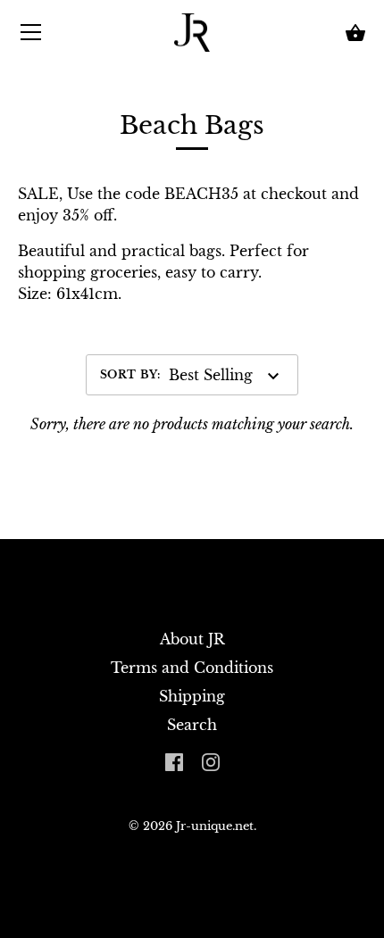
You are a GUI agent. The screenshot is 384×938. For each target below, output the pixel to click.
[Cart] (355, 33)
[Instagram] (211, 760)
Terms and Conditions (192, 668)
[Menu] (31, 36)
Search (192, 725)
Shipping (192, 696)
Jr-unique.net (215, 826)
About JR (192, 639)
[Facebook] (174, 760)
